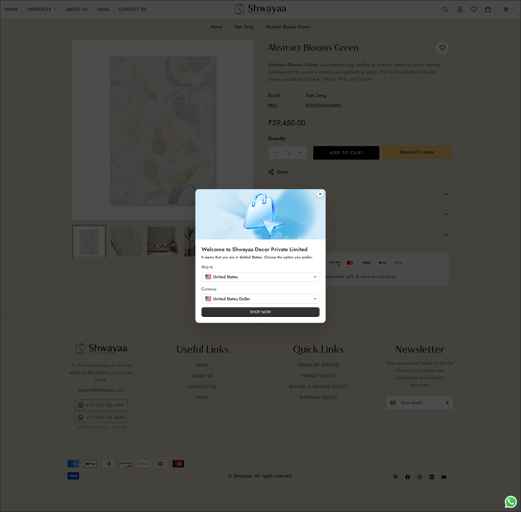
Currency (208, 289)
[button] (260, 277)
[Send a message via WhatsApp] (511, 502)
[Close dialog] (320, 194)
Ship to (207, 267)
